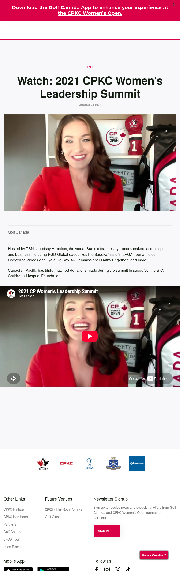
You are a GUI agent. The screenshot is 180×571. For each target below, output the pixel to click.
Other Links (14, 499)
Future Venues (58, 499)
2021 (90, 67)
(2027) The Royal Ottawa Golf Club (63, 513)
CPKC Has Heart (16, 516)
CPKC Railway (14, 509)
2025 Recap (13, 546)
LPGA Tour (12, 539)
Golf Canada (13, 531)
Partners (10, 524)
